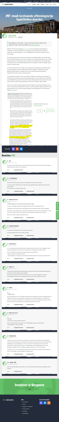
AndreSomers (12, 243)
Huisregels (24, 411)
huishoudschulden (50, 109)
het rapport (14, 90)
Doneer (25, 1)
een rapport (26, 49)
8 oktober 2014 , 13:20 (12, 201)
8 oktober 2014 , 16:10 (12, 314)
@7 (7, 317)
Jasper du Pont (12, 35)
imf (46, 113)
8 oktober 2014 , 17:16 (12, 337)
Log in (54, 4)
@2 (7, 248)
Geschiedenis (25, 402)
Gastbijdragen (25, 413)
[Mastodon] (41, 402)
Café (51, 4)
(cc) (34, 30)
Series (38, 4)
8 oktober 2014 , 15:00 (12, 289)
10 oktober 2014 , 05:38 (12, 364)
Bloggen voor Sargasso (27, 406)
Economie (20, 37)
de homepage (35, 45)
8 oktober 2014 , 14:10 (12, 245)
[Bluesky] (45, 402)
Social (47, 4)
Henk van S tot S (13, 199)
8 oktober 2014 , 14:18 (12, 268)
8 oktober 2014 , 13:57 (12, 227)
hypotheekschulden (50, 111)
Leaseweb (30, 1)
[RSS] (48, 402)
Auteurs (48, 1)
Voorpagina (30, 8)
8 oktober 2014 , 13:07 (12, 162)
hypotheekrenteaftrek (50, 110)
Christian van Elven (29, 30)
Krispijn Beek (12, 336)
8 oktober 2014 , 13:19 (12, 180)
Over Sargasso (53, 1)
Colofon (24, 404)
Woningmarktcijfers (38, 105)
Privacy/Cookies (43, 1)
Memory (42, 4)
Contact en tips (36, 1)
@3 (7, 292)
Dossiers (34, 4)
